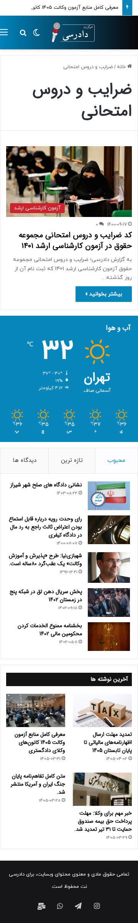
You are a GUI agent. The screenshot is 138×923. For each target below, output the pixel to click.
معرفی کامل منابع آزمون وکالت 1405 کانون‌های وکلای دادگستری (40, 742)
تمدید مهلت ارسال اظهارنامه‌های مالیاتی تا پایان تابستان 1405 (108, 742)
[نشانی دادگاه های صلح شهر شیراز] (109, 495)
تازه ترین (72, 461)
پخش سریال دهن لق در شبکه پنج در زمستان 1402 (46, 595)
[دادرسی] (71, 32)
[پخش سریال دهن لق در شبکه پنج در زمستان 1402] (109, 602)
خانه (122, 67)
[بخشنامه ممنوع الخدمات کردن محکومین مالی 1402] (109, 636)
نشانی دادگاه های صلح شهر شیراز (46, 485)
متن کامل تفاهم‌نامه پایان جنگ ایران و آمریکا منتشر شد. (38, 784)
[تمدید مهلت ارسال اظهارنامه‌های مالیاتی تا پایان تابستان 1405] (102, 710)
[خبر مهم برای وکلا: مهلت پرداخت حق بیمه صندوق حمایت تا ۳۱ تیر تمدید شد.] (102, 789)
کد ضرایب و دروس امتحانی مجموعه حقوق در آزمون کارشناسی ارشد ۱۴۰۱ (75, 240)
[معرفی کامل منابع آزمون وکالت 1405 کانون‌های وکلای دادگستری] (35, 710)
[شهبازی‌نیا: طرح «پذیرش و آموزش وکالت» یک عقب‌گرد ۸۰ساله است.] (109, 567)
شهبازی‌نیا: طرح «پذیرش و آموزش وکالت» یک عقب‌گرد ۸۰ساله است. (45, 559)
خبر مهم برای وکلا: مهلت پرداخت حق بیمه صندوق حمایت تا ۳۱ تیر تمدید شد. (103, 821)
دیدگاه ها (24, 461)
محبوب (116, 461)
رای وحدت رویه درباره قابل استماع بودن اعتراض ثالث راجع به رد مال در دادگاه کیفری (45, 527)
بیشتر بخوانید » (103, 294)
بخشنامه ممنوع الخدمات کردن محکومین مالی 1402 (50, 629)
